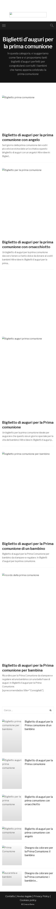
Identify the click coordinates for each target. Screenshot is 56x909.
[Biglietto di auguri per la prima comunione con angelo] (28, 113)
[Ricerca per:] (28, 710)
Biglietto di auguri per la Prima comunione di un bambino (39, 725)
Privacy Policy (41, 896)
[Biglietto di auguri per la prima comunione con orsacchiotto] (28, 202)
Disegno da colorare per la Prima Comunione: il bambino (39, 851)
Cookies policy (28, 900)
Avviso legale (24, 896)
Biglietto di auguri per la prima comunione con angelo (39, 832)
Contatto (10, 896)
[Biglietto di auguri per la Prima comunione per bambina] (28, 616)
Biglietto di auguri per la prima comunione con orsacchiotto (39, 800)
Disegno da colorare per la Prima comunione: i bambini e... (39, 877)
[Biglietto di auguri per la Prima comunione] (28, 377)
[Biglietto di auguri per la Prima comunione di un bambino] (28, 495)
